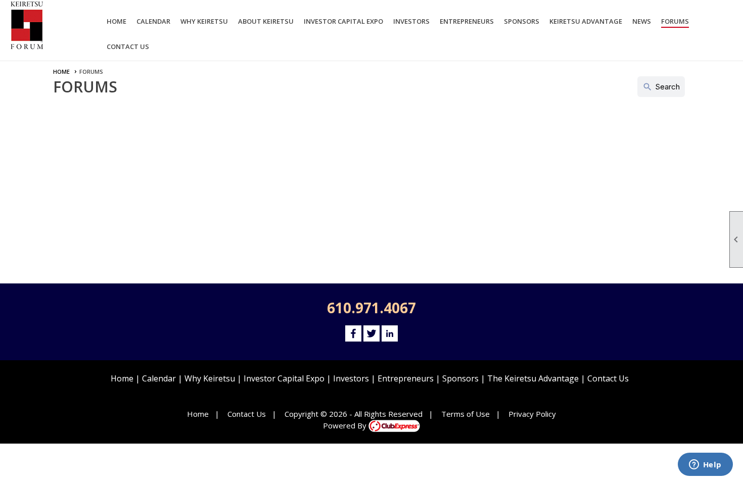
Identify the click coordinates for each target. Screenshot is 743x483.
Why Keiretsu (209, 378)
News (641, 21)
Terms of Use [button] (465, 414)
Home (116, 21)
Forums (675, 21)
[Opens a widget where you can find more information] (705, 465)
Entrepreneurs (406, 378)
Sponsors (460, 378)
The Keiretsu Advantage (533, 378)
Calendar (153, 21)
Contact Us (128, 46)
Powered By (345, 425)
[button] (204, 22)
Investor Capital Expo (284, 378)
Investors (351, 378)
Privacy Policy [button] (532, 414)
